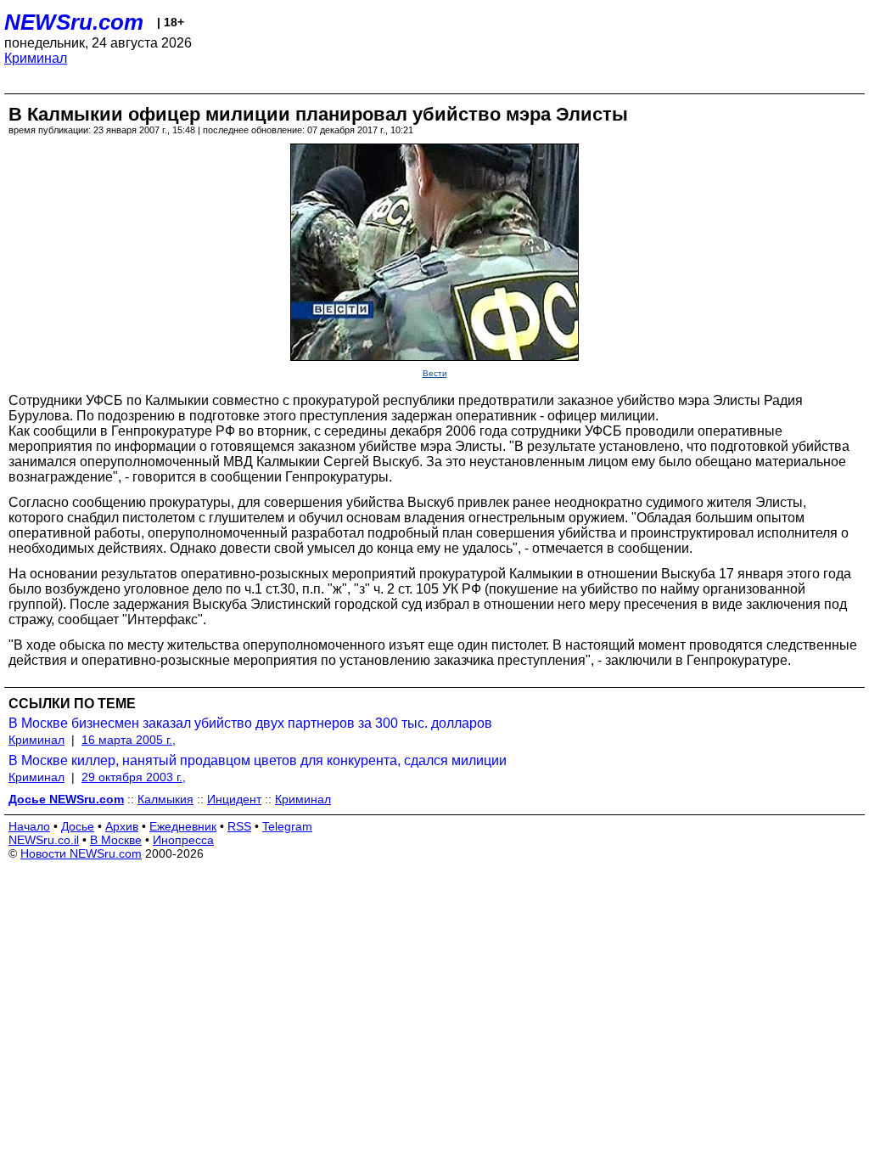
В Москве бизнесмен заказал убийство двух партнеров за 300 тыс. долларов (250, 723)
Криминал (35, 58)
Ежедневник (182, 826)
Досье (77, 826)
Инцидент (234, 799)
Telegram (287, 826)
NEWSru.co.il (43, 840)
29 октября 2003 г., (133, 777)
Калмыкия (165, 799)
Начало (29, 826)
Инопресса (183, 840)
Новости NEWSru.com (81, 853)
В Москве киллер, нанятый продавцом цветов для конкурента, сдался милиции (257, 760)
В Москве (116, 840)
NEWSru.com (73, 22)
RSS (239, 826)
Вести (435, 373)
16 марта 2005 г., (128, 739)
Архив (121, 826)
